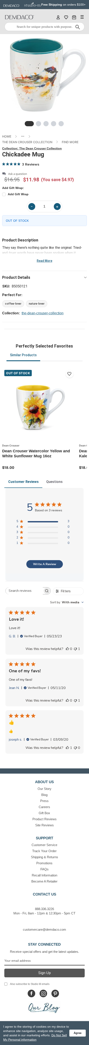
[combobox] (67, 602)
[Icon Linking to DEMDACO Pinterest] (55, 993)
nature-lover (36, 303)
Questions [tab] (54, 482)
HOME (6, 136)
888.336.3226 (44, 909)
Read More (44, 260)
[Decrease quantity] (31, 206)
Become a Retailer (44, 881)
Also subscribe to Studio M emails (29, 984)
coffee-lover (13, 303)
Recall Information (44, 875)
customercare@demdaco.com (44, 929)
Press (44, 801)
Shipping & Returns (44, 857)
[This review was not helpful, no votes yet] (75, 747)
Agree (77, 1033)
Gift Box (44, 813)
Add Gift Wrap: (13, 188)
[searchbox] (24, 590)
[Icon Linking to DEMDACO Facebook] (31, 993)
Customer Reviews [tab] (23, 482)
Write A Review (44, 564)
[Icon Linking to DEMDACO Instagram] (43, 993)
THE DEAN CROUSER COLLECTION (27, 142)
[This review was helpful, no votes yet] (67, 648)
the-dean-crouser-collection (43, 313)
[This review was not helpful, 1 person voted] (75, 648)
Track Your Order (44, 851)
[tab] (29, 123)
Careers (44, 807)
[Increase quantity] (57, 206)
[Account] (58, 17)
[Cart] (74, 17)
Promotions (44, 863)
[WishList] (66, 17)
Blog (44, 795)
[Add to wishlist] (69, 374)
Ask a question (17, 174)
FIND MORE (70, 142)
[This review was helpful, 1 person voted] (67, 747)
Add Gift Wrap (18, 194)
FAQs (44, 869)
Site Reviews (44, 825)
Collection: (32, 148)
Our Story (44, 789)
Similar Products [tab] (23, 355)
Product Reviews (44, 819)
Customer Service (44, 845)
